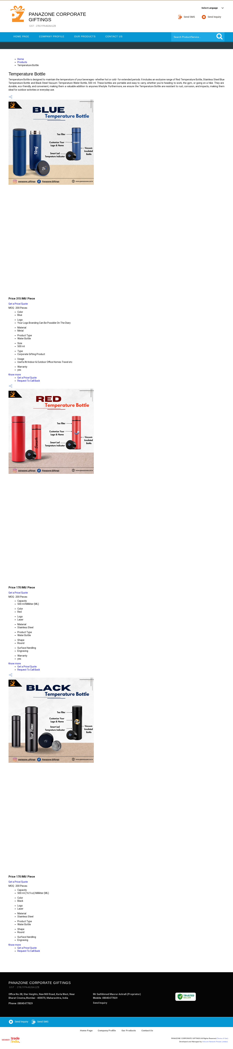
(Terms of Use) (222, 1038)
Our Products (85, 36)
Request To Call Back (28, 380)
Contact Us (113, 36)
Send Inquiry (100, 1002)
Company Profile (51, 36)
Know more (15, 374)
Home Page (21, 36)
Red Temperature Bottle (30, 580)
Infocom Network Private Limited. (215, 1042)
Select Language (209, 8)
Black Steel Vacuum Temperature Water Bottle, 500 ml (56, 870)
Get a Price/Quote (18, 303)
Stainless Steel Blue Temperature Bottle (45, 292)
